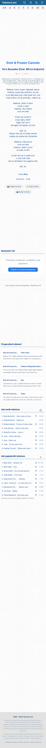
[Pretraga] (24, 2)
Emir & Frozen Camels (23, 63)
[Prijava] (31, 2)
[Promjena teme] (36, 2)
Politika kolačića (23, 742)
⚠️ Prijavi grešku (33, 186)
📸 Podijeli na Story (14, 186)
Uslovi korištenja (35, 742)
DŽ (37, 8)
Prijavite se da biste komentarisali (23, 270)
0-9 (4, 8)
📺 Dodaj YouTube (23, 192)
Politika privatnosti (11, 742)
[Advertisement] (23, 35)
